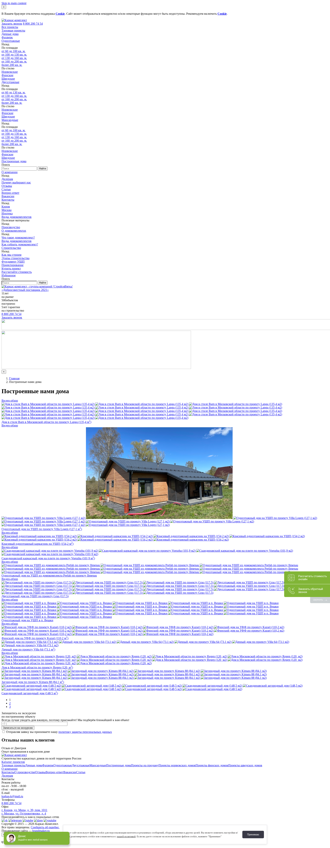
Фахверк (7, 37)
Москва (6, 210)
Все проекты (10, 27)
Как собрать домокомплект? (20, 244)
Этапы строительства (15, 258)
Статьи (6, 189)
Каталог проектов (13, 762)
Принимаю (253, 834)
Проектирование (12, 265)
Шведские (8, 78)
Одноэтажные (11, 40)
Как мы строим (11, 254)
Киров (6, 206)
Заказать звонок (12, 23)
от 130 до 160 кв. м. (14, 58)
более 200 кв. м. (12, 65)
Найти (42, 168)
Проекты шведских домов (245, 765)
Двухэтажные (10, 82)
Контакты (8, 199)
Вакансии (8, 196)
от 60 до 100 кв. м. (13, 51)
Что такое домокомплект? (18, 237)
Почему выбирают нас (16, 182)
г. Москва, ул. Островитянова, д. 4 (24, 813)
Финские (7, 75)
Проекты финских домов (212, 765)
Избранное (9, 275)
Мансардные (10, 120)
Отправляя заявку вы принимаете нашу (58, 731)
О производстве (24, 772)
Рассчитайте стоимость (17, 272)
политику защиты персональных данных (85, 731)
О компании (10, 172)
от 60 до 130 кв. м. (13, 92)
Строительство (11, 247)
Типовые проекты (13, 30)
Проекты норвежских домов (177, 765)
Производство (11, 227)
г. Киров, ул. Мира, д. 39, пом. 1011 (24, 810)
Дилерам (7, 179)
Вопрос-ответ (10, 192)
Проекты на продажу (145, 765)
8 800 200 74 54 (33, 23)
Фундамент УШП (13, 261)
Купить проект (11, 268)
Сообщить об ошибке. (45, 827)
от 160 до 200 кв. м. (14, 61)
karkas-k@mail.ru (12, 796)
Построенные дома (14, 161)
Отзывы (7, 186)
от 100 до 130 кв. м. (14, 54)
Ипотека (7, 213)
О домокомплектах (14, 230)
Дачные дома (10, 34)
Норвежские (10, 71)
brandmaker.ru (41, 830)
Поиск (6, 164)
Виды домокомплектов (17, 216)
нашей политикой (126, 836)
